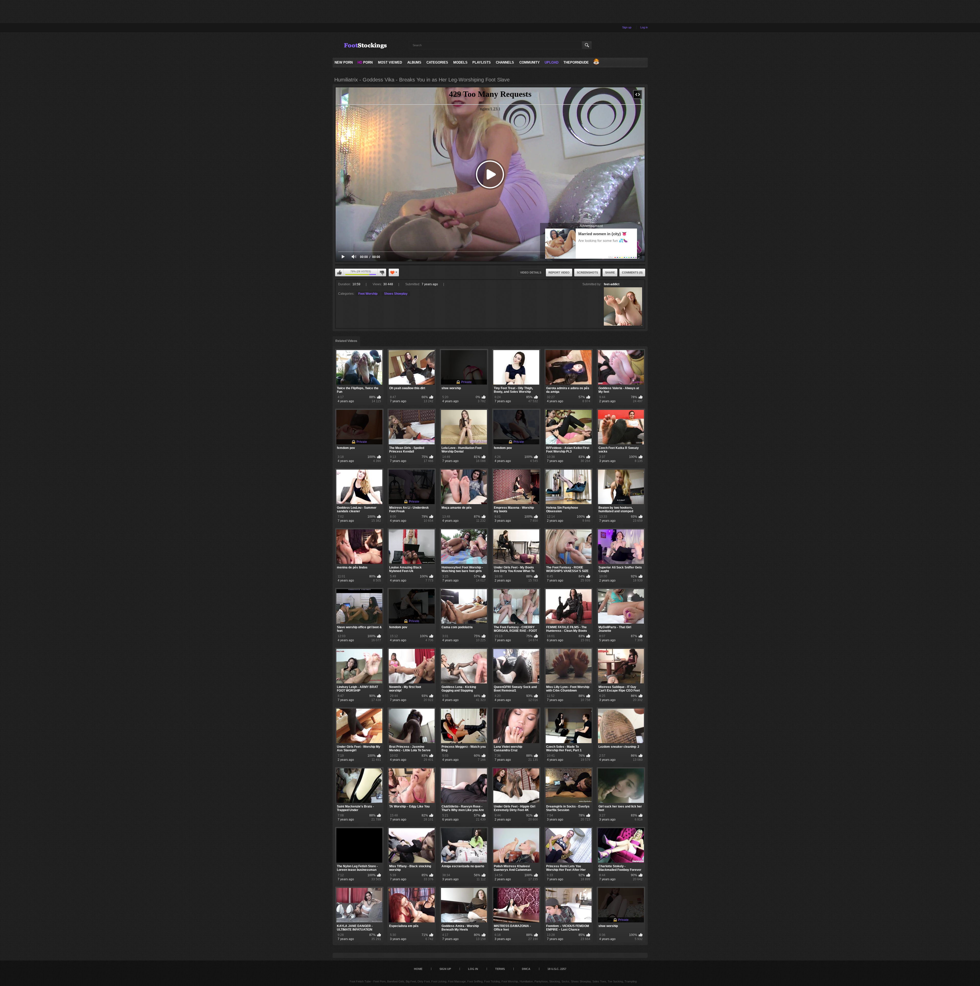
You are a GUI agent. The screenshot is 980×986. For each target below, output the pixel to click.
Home (418, 968)
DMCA (526, 968)
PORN (365, 62)
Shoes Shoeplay (396, 293)
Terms (500, 968)
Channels (505, 62)
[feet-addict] (623, 306)
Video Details (530, 272)
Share (610, 272)
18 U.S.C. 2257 (556, 968)
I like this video (339, 272)
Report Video (559, 272)
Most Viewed (390, 62)
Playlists (481, 62)
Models (460, 62)
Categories (437, 62)
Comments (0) (632, 272)
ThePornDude (576, 62)
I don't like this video (381, 272)
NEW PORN (344, 62)
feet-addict (611, 284)
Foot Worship (367, 293)
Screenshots (587, 272)
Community (529, 62)
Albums (414, 62)
